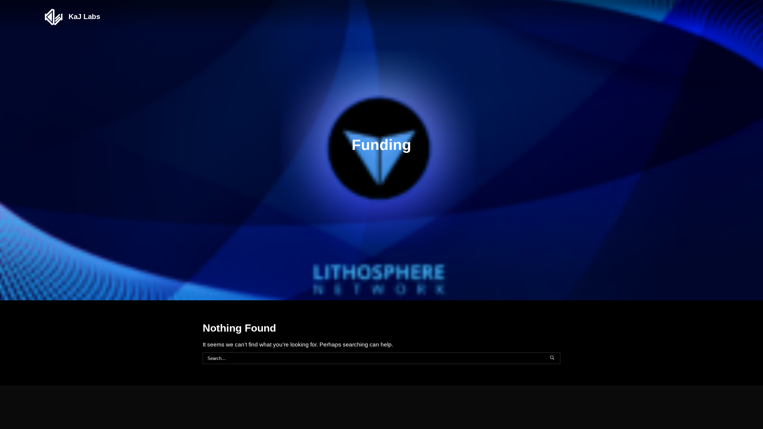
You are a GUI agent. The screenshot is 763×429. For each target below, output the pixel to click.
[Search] (381, 358)
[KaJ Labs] (54, 17)
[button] (552, 357)
